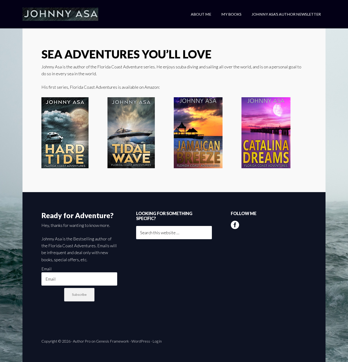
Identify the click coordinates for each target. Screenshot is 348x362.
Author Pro (82, 341)
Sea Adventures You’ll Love (126, 54)
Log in (157, 341)
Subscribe (79, 294)
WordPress (140, 341)
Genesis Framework (112, 341)
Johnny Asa (60, 14)
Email (46, 268)
